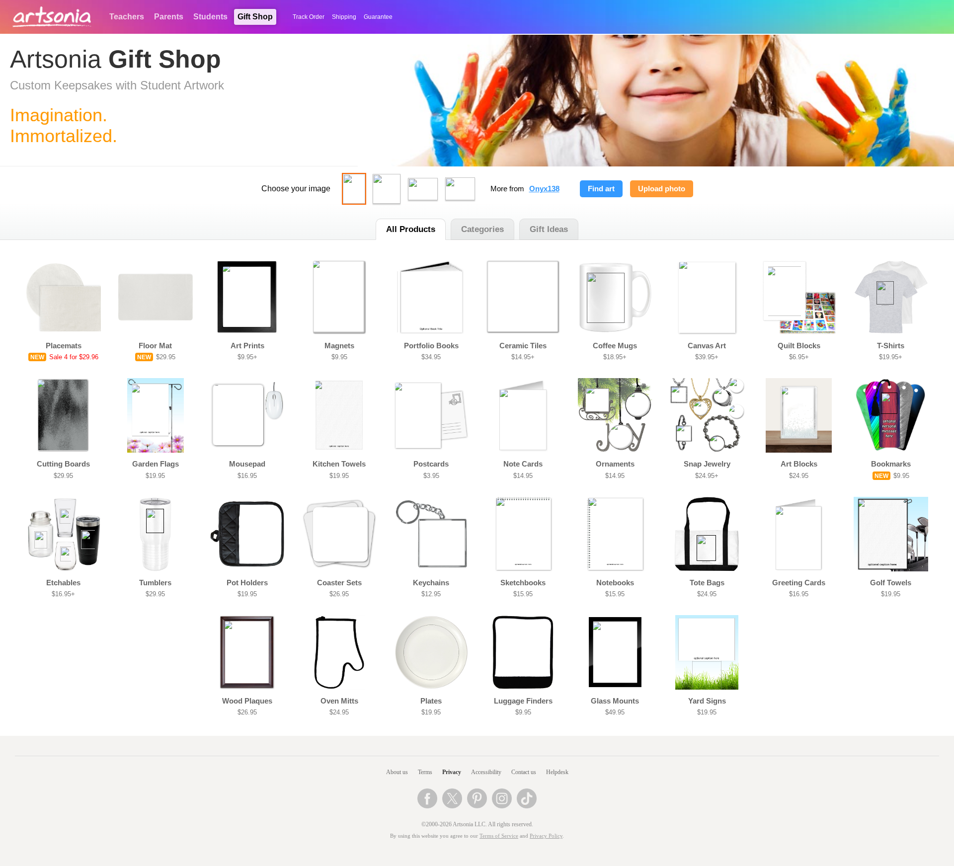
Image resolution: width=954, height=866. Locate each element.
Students (210, 16)
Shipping (344, 16)
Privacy (451, 772)
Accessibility (486, 772)
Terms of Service (498, 836)
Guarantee (378, 16)
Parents (168, 16)
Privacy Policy (546, 836)
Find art (601, 189)
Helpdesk (557, 772)
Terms (425, 772)
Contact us (523, 772)
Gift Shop (255, 16)
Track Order (308, 16)
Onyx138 (544, 189)
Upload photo (661, 189)
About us (397, 772)
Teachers (126, 16)
